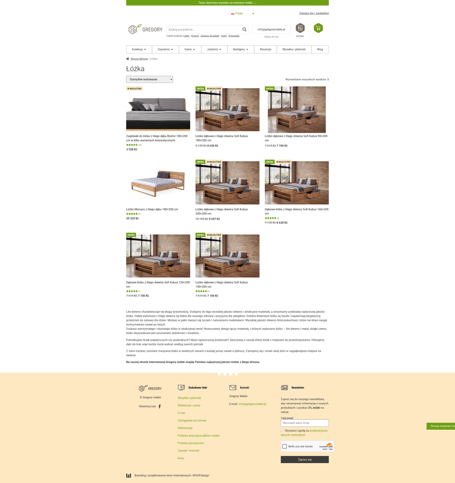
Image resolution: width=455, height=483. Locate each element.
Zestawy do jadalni (209, 35)
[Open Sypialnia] (171, 49)
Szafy (224, 35)
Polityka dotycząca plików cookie (198, 435)
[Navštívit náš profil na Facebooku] (160, 406)
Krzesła (195, 35)
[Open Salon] (194, 49)
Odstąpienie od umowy (192, 420)
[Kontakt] (300, 28)
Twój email (287, 418)
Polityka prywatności (191, 443)
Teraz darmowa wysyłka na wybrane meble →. (227, 2)
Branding (140, 475)
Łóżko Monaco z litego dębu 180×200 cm (152, 209)
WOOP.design (200, 475)
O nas (181, 413)
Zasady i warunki (188, 450)
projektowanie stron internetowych (169, 475)
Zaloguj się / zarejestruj (314, 13)
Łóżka (186, 35)
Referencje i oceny (189, 405)
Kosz (181, 458)
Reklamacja (185, 428)
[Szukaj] (244, 29)
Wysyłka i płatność (189, 398)
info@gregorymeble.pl (271, 29)
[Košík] (318, 28)
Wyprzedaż (233, 35)
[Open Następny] (247, 49)
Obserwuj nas (147, 406)
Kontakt (300, 35)
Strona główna (139, 58)
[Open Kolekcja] (145, 49)
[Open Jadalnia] (220, 49)
